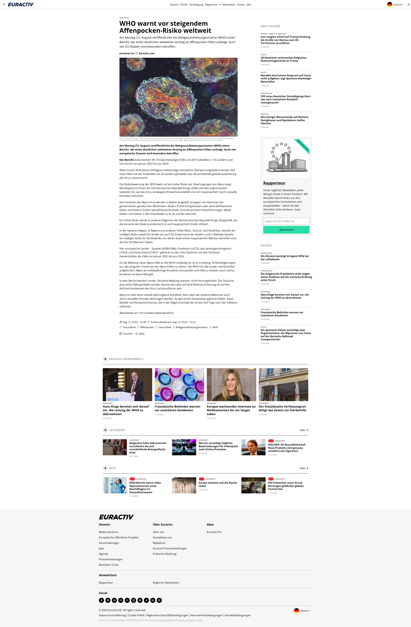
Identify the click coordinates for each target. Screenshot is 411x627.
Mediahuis (159, 543)
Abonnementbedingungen (207, 615)
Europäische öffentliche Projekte (118, 537)
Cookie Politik (136, 615)
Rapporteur (211, 4)
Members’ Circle (108, 565)
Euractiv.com (147, 53)
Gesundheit (124, 17)
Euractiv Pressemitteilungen (170, 548)
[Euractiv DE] (21, 4)
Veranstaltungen (109, 543)
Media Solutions (108, 532)
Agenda (103, 554)
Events (241, 4)
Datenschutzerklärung (112, 615)
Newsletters (229, 4)
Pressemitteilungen (110, 559)
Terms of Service (187, 620)
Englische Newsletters (166, 582)
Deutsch (398, 4)
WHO (215, 327)
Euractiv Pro (214, 532)
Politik (183, 4)
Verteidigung (196, 4)
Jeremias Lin (126, 53)
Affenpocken (147, 327)
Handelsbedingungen (238, 615)
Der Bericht (126, 160)
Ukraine (174, 4)
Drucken (128, 333)
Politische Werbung (164, 554)
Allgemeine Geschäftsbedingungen (167, 615)
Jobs (249, 4)
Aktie (141, 333)
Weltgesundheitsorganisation (192, 327)
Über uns (158, 532)
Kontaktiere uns (162, 537)
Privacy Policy (164, 620)
